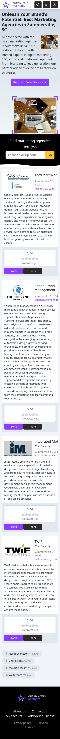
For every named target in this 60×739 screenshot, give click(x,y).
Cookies (30, 727)
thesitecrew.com (44, 188)
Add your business (41, 716)
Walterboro (20, 675)
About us (19, 711)
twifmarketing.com (45, 559)
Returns (42, 723)
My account (14, 716)
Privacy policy (21, 723)
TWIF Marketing (42, 543)
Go (50, 155)
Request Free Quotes (28, 82)
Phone (32, 271)
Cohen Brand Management (44, 288)
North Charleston (23, 653)
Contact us (39, 711)
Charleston (19, 660)
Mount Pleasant (22, 668)
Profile (13, 271)
